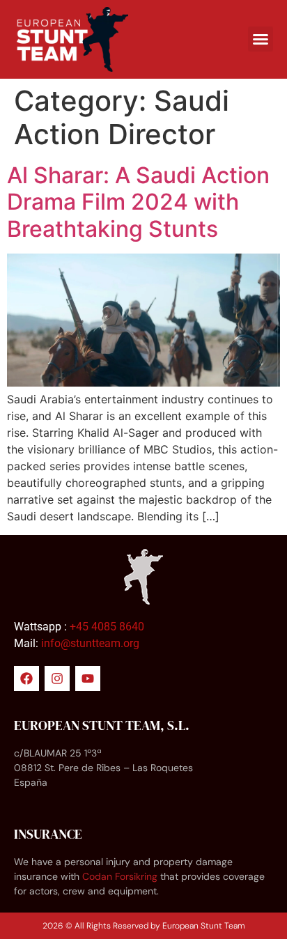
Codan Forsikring (119, 876)
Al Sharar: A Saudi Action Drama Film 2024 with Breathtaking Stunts (138, 202)
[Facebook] (26, 678)
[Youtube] (87, 678)
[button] (260, 39)
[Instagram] (57, 678)
